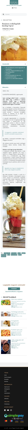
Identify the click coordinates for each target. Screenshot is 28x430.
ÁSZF (5, 391)
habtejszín (3, 254)
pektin (19, 254)
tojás (8, 254)
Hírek (5, 375)
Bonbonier (13, 253)
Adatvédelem (7, 393)
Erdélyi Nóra (7, 253)
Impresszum (7, 386)
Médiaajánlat (7, 389)
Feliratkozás (7, 404)
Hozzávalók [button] (5, 64)
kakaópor (3, 256)
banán (19, 253)
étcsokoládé (14, 254)
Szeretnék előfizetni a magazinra (14, 291)
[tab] (14, 64)
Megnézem (14, 288)
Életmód (6, 381)
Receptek (6, 379)
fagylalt (23, 253)
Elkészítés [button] (5, 87)
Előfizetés (6, 398)
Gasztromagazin (7, 377)
